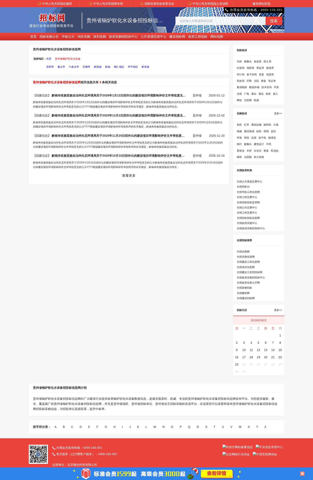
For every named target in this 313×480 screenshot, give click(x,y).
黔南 (107, 66)
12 (258, 350)
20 (265, 357)
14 (273, 350)
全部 (48, 58)
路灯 (239, 144)
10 (244, 350)
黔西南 (98, 66)
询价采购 (84, 36)
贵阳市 (50, 66)
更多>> (278, 113)
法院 (256, 80)
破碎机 (267, 124)
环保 (239, 137)
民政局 (240, 80)
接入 (275, 93)
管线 (246, 137)
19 (258, 357)
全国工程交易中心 (247, 197)
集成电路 (242, 87)
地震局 (270, 74)
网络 (239, 100)
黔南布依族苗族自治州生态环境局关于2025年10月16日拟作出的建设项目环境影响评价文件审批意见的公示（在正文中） (119, 155)
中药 (268, 144)
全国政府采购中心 (247, 223)
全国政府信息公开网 (248, 282)
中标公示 (68, 36)
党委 (261, 74)
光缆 (239, 93)
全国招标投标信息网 (248, 217)
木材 (239, 61)
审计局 (240, 74)
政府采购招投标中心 (123, 36)
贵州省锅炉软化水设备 (67, 58)
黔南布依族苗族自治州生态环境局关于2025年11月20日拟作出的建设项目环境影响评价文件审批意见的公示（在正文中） (119, 135)
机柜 (268, 93)
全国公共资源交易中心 (249, 181)
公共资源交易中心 (153, 36)
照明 (266, 131)
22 (280, 357)
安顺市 (86, 66)
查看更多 (129, 175)
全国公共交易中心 (247, 207)
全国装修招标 (244, 287)
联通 (256, 100)
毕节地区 (133, 66)
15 (280, 350)
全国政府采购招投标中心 (251, 228)
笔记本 (272, 80)
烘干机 (262, 137)
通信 (261, 93)
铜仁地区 (119, 66)
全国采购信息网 (246, 256)
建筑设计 (259, 144)
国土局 (267, 61)
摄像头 (248, 61)
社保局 (240, 67)
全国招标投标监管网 (248, 202)
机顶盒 (275, 150)
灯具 (246, 124)
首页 (33, 36)
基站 (253, 93)
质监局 (260, 67)
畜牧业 (240, 150)
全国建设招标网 (246, 298)
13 (265, 350)
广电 (246, 93)
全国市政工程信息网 (248, 192)
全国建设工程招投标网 (249, 272)
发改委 (257, 61)
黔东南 (145, 66)
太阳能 (248, 157)
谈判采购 (99, 36)
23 (236, 364)
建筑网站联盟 (261, 3)
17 (244, 357)
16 (236, 357)
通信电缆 (249, 131)
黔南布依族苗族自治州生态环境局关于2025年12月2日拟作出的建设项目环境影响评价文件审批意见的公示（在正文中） (119, 115)
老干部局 (252, 74)
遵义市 (61, 66)
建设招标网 (177, 36)
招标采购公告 (49, 36)
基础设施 (256, 124)
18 (251, 357)
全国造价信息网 (246, 267)
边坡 (253, 137)
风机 (239, 124)
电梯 (239, 131)
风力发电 (259, 157)
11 (251, 350)
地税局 (250, 67)
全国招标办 (243, 186)
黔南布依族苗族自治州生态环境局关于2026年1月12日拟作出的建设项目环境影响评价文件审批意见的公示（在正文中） (119, 95)
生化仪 (257, 150)
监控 (273, 131)
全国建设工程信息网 (248, 261)
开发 (276, 87)
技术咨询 (266, 87)
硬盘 (263, 80)
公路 (276, 124)
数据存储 (254, 87)
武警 (249, 80)
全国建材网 (243, 293)
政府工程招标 (197, 36)
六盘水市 (74, 66)
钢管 (239, 157)
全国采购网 (243, 251)
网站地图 (216, 36)
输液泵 (272, 137)
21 (273, 357)
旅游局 (270, 67)
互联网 (248, 100)
